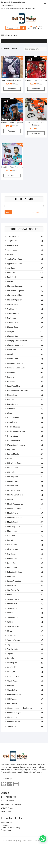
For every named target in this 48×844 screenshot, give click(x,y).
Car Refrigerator (13, 322)
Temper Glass (12, 636)
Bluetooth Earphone (15, 286)
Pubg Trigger (12, 567)
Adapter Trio (12, 241)
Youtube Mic (12, 726)
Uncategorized (12, 663)
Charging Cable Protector (17, 341)
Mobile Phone (12, 513)
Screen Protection (14, 581)
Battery (10, 282)
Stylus (9, 631)
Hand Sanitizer (13, 418)
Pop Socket (11, 554)
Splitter (10, 622)
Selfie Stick (11, 586)
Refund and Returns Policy (10, 828)
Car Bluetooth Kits (14, 313)
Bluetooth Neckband (15, 295)
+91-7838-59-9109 (9, 797)
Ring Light (11, 576)
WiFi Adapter (12, 699)
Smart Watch (12, 604)
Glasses (10, 413)
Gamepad (11, 409)
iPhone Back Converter (16, 445)
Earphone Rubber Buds (16, 368)
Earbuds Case (12, 359)
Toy (8, 645)
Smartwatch (12, 608)
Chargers (10, 332)
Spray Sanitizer (13, 626)
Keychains (11, 449)
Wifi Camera (12, 703)
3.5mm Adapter (13, 236)
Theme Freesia (27, 841)
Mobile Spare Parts (14, 518)
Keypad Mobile (13, 454)
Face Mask (11, 381)
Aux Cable (11, 268)
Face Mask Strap (13, 386)
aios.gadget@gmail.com (12, 804)
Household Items (14, 440)
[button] (42, 838)
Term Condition (6, 823)
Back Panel (11, 277)
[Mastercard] (3, 784)
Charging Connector (15, 345)
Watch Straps (12, 681)
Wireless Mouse (13, 722)
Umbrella (10, 658)
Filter (8, 212)
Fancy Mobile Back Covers (17, 391)
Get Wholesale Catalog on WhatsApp (13, 2)
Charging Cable (13, 336)
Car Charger (11, 318)
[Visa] (9, 784)
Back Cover (11, 273)
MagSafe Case (13, 481)
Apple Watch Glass (14, 259)
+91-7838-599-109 (7, 5)
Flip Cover (11, 400)
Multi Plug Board (13, 527)
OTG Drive (11, 536)
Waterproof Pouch (14, 694)
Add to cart (12, 89)
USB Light (11, 672)
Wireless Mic (12, 717)
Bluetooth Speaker (14, 300)
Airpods (10, 254)
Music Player (12, 531)
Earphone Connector (15, 363)
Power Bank (11, 563)
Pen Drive (11, 540)
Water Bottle (12, 690)
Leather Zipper (12, 468)
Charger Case (12, 327)
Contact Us (5, 825)
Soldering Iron (12, 617)
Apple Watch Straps (14, 264)
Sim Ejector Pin (13, 590)
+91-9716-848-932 (9, 801)
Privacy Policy (6, 830)
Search (23, 28)
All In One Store (8, 812)
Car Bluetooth (12, 309)
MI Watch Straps (13, 490)
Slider (9, 595)
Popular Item (12, 558)
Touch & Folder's (13, 640)
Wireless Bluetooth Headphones (19, 708)
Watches (10, 685)
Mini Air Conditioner (15, 495)
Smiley (9, 613)
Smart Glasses (13, 599)
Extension (11, 377)
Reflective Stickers (14, 572)
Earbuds (10, 354)
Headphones (12, 422)
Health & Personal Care (16, 431)
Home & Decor (13, 436)
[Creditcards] (16, 784)
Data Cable (11, 350)
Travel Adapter (12, 649)
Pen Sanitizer (12, 545)
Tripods (10, 654)
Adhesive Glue (12, 245)
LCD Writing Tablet (14, 463)
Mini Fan (10, 499)
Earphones (11, 372)
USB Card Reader (13, 667)
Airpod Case (12, 250)
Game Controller (13, 404)
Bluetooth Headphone (15, 291)
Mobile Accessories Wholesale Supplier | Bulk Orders (18, 8)
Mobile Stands (12, 522)
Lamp (9, 459)
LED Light (11, 472)
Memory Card (12, 486)
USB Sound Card (13, 676)
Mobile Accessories (15, 504)
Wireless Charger (14, 713)
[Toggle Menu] (44, 41)
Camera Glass (12, 304)
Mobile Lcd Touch (14, 508)
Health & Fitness (13, 427)
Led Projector (12, 477)
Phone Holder (12, 549)
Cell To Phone (8, 808)
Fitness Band (12, 395)
